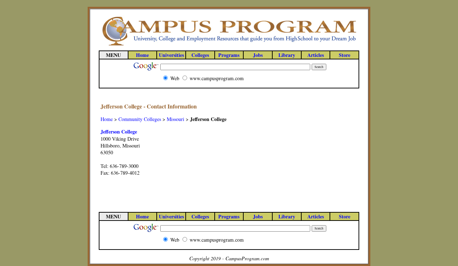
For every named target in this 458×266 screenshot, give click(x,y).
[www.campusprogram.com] (229, 45)
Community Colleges (139, 119)
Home (107, 119)
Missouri (175, 119)
